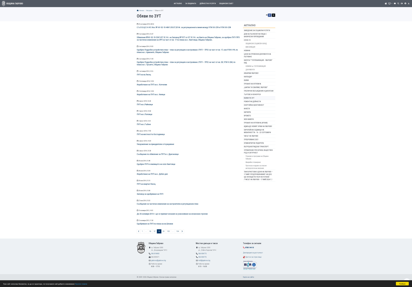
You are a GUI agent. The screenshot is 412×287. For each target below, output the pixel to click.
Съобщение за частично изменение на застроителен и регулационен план (167, 204)
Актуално (178, 3)
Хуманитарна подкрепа (254, 143)
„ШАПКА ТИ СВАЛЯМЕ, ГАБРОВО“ (256, 87)
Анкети (247, 109)
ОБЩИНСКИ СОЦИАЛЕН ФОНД (256, 44)
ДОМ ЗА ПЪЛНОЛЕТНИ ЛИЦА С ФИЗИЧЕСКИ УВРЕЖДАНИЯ (255, 35)
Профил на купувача (252, 84)
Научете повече (81, 283)
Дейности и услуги (208, 3)
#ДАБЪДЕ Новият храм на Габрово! (258, 126)
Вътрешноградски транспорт (256, 147)
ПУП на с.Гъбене (144, 124)
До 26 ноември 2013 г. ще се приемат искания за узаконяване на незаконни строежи (172, 214)
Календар (248, 77)
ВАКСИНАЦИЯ (250, 47)
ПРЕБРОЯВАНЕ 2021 (251, 140)
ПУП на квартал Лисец (146, 184)
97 (155, 231)
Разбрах (402, 283)
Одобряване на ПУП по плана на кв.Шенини (155, 223)
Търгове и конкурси (252, 94)
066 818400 (155, 254)
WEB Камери (249, 119)
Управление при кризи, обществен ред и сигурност (258, 151)
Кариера (247, 112)
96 (150, 231)
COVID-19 (247, 40)
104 (177, 231)
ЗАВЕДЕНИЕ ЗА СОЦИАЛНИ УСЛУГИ (257, 30)
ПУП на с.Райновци (145, 104)
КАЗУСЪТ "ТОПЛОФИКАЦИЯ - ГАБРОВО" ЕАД (258, 61)
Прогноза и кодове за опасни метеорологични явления (256, 167)
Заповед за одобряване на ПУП (150, 194)
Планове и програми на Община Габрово (257, 157)
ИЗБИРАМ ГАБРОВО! (251, 73)
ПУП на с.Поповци (144, 114)
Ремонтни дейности (252, 101)
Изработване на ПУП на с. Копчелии (152, 84)
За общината (190, 3)
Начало (141, 10)
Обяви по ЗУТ (249, 98)
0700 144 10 (249, 248)
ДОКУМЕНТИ (250, 70)
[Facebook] (269, 15)
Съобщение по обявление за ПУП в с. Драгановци (158, 154)
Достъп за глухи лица (253, 257)
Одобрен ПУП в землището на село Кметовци (156, 164)
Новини (247, 50)
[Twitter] (273, 15)
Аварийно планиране (253, 162)
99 (163, 231)
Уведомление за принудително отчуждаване (155, 144)
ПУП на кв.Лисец (144, 74)
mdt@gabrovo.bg (204, 260)
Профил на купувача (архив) (256, 123)
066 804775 (202, 254)
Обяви (246, 80)
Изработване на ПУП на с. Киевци (151, 94)
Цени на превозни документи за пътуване (257, 55)
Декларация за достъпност (253, 253)
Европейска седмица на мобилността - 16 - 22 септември (257, 131)
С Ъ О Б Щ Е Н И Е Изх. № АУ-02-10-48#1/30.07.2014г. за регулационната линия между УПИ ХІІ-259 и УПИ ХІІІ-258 (184, 27)
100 (168, 231)
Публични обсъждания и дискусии (258, 91)
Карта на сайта (248, 277)
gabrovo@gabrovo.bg (158, 260)
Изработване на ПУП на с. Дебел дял (152, 174)
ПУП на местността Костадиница (151, 134)
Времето (247, 116)
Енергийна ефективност (254, 105)
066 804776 (202, 257)
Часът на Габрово (251, 136)
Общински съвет (226, 3)
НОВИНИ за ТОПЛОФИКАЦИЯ (256, 66)
